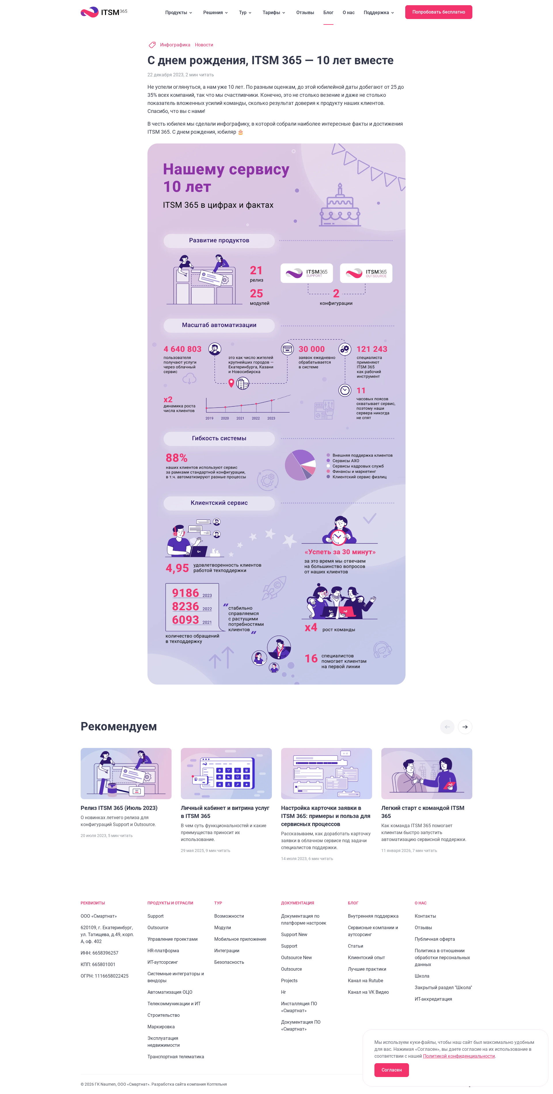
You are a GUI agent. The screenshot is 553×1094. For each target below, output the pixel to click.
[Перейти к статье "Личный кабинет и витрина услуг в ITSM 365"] (226, 795)
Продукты (176, 12)
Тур (243, 12)
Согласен (392, 1070)
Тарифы (271, 12)
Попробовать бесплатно (438, 12)
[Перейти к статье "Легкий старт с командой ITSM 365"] (426, 795)
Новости (204, 45)
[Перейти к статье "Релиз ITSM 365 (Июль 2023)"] (126, 788)
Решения (213, 12)
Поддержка (376, 12)
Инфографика (175, 45)
